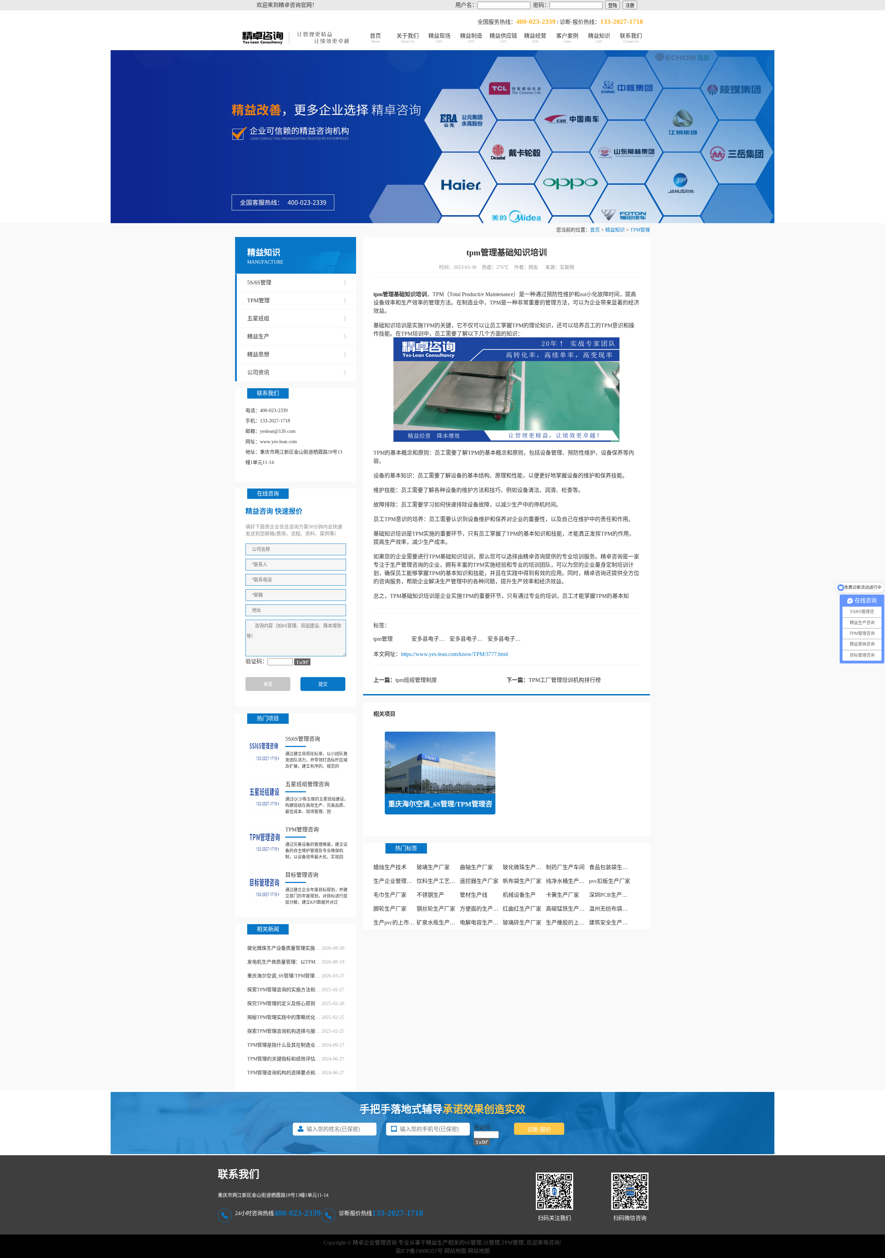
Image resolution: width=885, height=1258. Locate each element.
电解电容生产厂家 (482, 923)
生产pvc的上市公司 (396, 923)
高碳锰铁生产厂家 (568, 909)
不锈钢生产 (430, 895)
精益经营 (535, 38)
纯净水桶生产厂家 (568, 881)
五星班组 (298, 318)
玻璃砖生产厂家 (522, 923)
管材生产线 (473, 895)
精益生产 (298, 336)
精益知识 (599, 38)
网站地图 (455, 1251)
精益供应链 (503, 38)
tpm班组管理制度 (416, 680)
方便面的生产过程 (482, 909)
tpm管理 (383, 639)
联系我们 (631, 38)
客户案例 (567, 38)
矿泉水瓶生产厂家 (439, 923)
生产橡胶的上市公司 (571, 923)
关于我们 (408, 38)
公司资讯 (298, 372)
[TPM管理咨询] (264, 842)
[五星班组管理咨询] (264, 797)
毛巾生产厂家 (390, 895)
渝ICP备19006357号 (419, 1251)
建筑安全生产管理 (611, 923)
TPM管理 (640, 230)
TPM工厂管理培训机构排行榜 (565, 680)
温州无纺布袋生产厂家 (616, 909)
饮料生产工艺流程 (439, 881)
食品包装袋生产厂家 (614, 867)
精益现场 (439, 38)
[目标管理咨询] (264, 887)
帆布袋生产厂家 (522, 881)
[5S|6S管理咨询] (264, 751)
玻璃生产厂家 (433, 867)
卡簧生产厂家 (562, 895)
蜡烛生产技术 (390, 867)
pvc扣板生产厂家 (609, 881)
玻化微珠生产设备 (525, 867)
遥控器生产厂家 (479, 881)
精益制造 (471, 38)
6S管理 (473, 1243)
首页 (375, 38)
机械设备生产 (519, 895)
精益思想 (298, 354)
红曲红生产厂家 (522, 909)
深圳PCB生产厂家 (611, 895)
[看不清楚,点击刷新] (302, 661)
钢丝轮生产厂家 (436, 909)
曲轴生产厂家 (476, 867)
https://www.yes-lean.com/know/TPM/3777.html (454, 654)
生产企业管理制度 (395, 881)
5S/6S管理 (298, 282)
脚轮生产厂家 (390, 909)
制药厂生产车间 (565, 867)
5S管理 (491, 1243)
